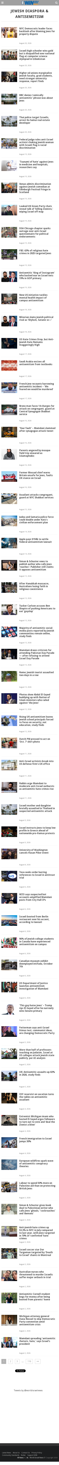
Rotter (23, 1455)
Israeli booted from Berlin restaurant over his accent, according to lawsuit (34, 919)
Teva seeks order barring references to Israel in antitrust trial (37, 875)
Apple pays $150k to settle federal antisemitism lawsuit (35, 540)
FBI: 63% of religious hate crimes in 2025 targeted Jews (35, 252)
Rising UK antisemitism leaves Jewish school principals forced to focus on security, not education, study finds (36, 720)
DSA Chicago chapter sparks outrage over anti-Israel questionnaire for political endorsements (34, 232)
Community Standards (10, 1455)
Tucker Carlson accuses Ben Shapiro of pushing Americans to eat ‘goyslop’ (37, 608)
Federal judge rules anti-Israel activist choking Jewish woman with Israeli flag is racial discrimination (36, 143)
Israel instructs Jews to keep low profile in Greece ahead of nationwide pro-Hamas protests (37, 830)
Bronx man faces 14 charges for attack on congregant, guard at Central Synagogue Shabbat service (37, 410)
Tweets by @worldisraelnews (28, 1390)
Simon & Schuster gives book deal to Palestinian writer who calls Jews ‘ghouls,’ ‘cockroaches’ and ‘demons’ (37, 1209)
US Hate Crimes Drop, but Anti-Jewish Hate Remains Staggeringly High (36, 342)
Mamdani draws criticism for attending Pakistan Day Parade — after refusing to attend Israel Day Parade (36, 654)
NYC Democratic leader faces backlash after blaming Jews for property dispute (37, 31)
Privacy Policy (37, 1453)
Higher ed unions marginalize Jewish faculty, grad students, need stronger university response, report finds (36, 77)
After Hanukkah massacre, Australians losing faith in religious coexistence (34, 586)
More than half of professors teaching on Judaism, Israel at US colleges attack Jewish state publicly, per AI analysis (36, 1053)
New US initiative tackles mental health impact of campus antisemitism (33, 298)
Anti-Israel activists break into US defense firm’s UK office (36, 762)
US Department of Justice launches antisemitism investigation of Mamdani (33, 986)
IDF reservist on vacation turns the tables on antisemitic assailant (36, 1097)
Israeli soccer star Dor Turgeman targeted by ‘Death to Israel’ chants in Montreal (36, 1252)
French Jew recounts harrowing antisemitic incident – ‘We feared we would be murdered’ (36, 386)
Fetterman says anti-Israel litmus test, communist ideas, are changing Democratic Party (36, 1030)
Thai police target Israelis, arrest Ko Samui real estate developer (34, 120)
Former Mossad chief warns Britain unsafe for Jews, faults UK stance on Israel (36, 475)
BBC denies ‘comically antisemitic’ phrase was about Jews (36, 98)
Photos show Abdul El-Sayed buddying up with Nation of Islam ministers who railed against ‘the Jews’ (34, 698)
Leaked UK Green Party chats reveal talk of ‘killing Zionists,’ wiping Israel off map (36, 209)
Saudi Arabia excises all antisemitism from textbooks (35, 363)
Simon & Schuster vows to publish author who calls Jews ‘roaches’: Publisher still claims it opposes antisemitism (36, 565)
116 (29, 1361)
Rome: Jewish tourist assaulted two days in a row (36, 674)
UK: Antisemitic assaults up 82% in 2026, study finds (37, 1073)
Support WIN (32, 1455)
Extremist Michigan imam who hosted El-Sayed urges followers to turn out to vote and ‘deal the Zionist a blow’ (37, 1120)
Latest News (6, 1453)
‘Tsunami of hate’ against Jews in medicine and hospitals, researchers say (36, 164)
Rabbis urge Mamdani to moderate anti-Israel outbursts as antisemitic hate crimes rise (36, 786)
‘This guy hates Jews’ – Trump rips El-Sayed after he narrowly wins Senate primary (36, 1008)
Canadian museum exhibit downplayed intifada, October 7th (36, 964)
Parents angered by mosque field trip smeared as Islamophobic (34, 453)
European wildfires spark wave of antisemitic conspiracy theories (36, 1163)
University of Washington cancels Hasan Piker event (34, 851)
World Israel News (36, 1458)
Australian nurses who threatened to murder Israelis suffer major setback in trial (36, 1274)
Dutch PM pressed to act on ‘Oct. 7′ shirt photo (34, 740)
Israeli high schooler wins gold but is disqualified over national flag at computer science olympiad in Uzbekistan (36, 54)
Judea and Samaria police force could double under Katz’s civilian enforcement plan (36, 520)
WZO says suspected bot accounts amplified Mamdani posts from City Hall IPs (35, 897)
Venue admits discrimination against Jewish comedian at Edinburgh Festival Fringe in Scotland (35, 188)
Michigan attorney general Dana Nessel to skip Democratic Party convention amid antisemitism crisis (37, 1320)
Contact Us (25, 1453)
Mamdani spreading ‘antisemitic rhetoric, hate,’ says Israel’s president (37, 1341)
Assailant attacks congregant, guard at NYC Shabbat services (36, 496)
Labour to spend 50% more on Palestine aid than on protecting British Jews (37, 1186)
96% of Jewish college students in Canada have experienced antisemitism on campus (36, 941)
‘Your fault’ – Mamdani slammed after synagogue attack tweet (37, 429)
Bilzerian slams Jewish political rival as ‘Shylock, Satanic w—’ (36, 318)
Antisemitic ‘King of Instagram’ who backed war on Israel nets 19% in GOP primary (37, 275)
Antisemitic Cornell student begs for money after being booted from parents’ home (34, 1297)
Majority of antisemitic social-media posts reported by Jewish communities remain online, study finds (36, 632)
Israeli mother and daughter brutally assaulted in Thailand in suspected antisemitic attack (37, 808)
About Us (16, 1453)
